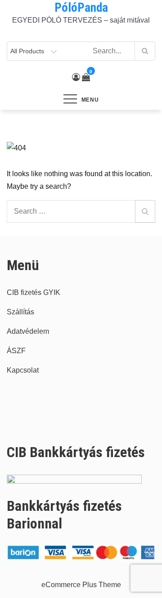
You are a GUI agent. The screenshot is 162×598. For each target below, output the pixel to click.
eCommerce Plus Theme (81, 585)
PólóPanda (81, 7)
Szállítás (20, 312)
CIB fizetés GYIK (33, 292)
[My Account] (76, 77)
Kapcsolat (23, 370)
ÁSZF (16, 351)
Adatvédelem (28, 331)
